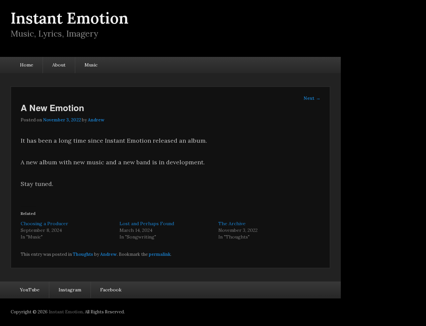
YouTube (30, 290)
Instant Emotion (69, 18)
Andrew (96, 120)
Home (26, 65)
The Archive (232, 224)
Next (312, 98)
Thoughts (83, 254)
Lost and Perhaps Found (146, 224)
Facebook (110, 290)
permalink (159, 254)
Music (91, 65)
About (59, 65)
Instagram (70, 290)
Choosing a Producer (44, 224)
